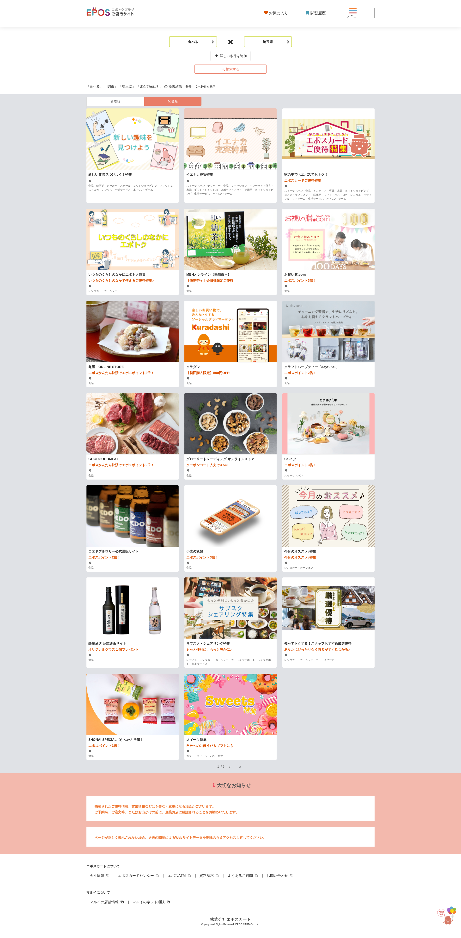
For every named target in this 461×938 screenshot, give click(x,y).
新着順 (115, 101)
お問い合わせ (278, 875)
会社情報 (97, 875)
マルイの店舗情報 (105, 902)
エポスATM (177, 875)
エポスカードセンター (136, 875)
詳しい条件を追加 (233, 56)
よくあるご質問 (241, 875)
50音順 (173, 101)
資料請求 (207, 875)
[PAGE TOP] (449, 915)
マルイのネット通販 (149, 902)
